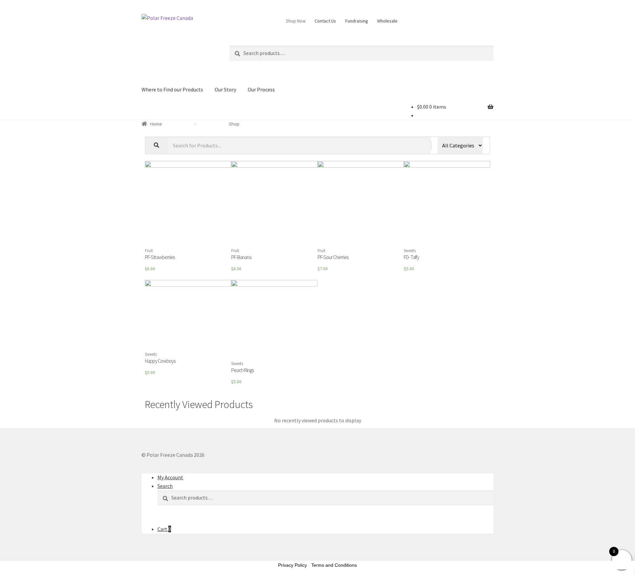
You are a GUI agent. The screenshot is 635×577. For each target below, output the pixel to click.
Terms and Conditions (334, 565)
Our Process (261, 89)
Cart (164, 529)
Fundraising (356, 21)
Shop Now (296, 21)
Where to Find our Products (172, 89)
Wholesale (387, 21)
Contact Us (325, 21)
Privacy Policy (292, 565)
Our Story (225, 89)
